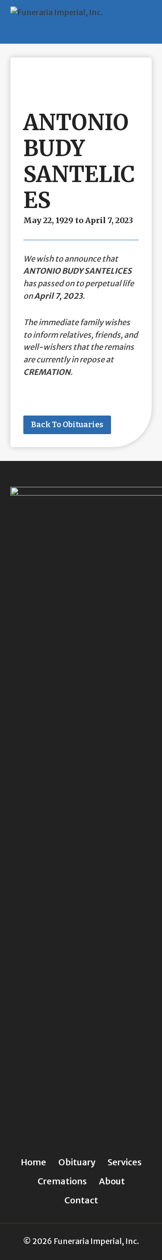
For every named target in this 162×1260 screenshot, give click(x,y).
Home (33, 1162)
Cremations (62, 1181)
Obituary (76, 1162)
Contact (81, 1200)
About (112, 1181)
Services (125, 1162)
